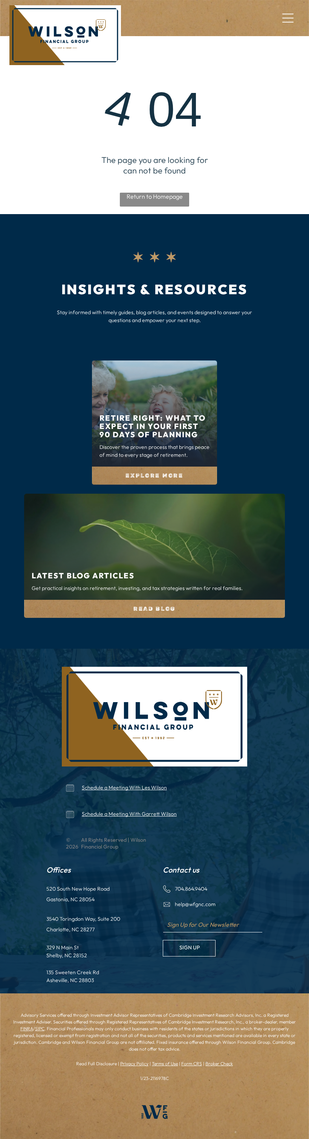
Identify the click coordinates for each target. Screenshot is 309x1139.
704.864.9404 (191, 888)
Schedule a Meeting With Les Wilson (124, 787)
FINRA (26, 1028)
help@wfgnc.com (195, 904)
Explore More (154, 475)
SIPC (39, 1028)
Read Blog (154, 608)
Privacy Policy (134, 1063)
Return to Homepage (155, 196)
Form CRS (191, 1063)
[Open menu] (288, 18)
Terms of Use (165, 1063)
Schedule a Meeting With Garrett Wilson (129, 814)
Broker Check (219, 1063)
